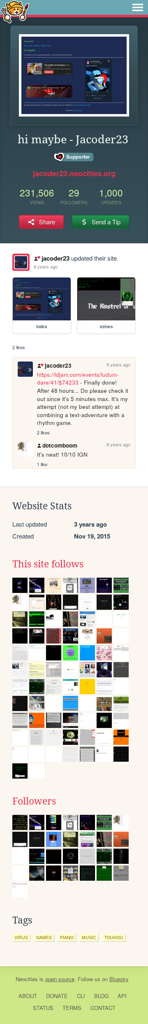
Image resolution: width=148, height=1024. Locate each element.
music (89, 937)
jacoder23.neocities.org (74, 173)
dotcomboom (59, 445)
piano (67, 937)
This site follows (47, 564)
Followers (34, 801)
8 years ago (46, 266)
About (27, 996)
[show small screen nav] (137, 7)
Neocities (27, 979)
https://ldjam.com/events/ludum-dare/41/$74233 (78, 379)
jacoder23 (55, 258)
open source (59, 979)
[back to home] (15, 11)
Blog (101, 996)
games (44, 937)
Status (43, 1008)
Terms (71, 1008)
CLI (81, 996)
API (122, 996)
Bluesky (119, 979)
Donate (57, 996)
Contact (103, 1008)
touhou (113, 937)
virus (21, 937)
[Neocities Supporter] (74, 157)
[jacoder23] (21, 262)
